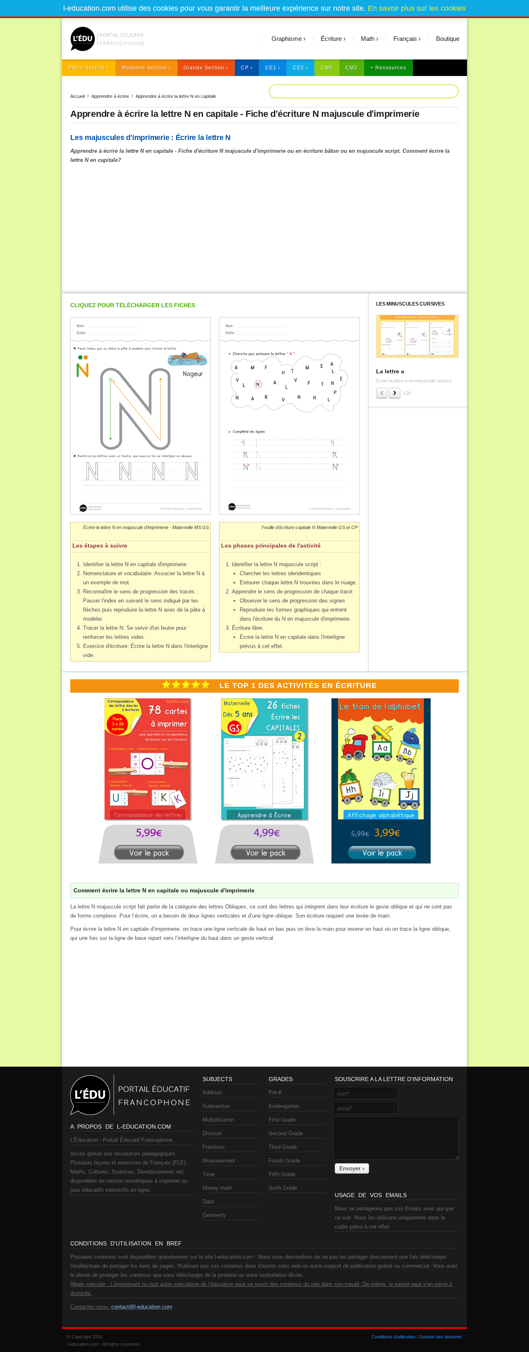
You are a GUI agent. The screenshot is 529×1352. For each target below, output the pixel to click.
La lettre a (390, 371)
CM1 (327, 68)
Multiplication (218, 1120)
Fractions (214, 1147)
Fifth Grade (282, 1174)
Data (208, 1201)
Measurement (219, 1161)
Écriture (331, 38)
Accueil (77, 96)
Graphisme (287, 38)
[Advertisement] (264, 227)
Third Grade (283, 1147)
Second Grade (286, 1133)
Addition (212, 1092)
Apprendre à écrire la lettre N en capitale (176, 96)
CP (245, 68)
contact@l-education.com (141, 1307)
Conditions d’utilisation (393, 1336)
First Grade (282, 1120)
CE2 (298, 68)
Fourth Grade (284, 1161)
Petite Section (86, 68)
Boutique (448, 38)
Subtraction (216, 1106)
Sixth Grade (283, 1188)
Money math (217, 1188)
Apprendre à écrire (110, 96)
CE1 (270, 68)
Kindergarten (284, 1106)
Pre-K (275, 1092)
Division (212, 1133)
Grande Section (203, 68)
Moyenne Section (144, 68)
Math (367, 38)
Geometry (214, 1215)
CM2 (351, 68)
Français (405, 38)
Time (208, 1174)
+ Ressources (388, 68)
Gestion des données (440, 1336)
